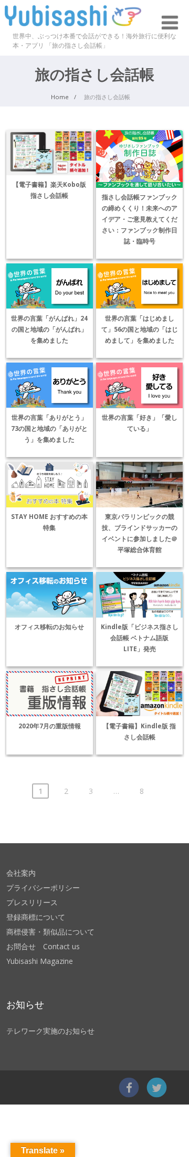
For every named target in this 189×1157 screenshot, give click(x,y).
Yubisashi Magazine (39, 961)
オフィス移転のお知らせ (49, 626)
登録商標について (35, 917)
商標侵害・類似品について (50, 932)
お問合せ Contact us (43, 946)
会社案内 (21, 873)
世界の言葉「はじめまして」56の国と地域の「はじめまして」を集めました (139, 329)
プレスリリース (32, 902)
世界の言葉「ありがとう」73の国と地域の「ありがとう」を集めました (49, 428)
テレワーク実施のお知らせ (50, 1031)
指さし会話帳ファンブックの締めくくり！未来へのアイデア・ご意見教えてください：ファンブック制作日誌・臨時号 (139, 219)
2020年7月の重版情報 (49, 725)
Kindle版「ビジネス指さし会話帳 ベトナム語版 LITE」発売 (139, 637)
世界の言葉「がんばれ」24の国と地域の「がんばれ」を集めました (49, 329)
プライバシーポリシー (43, 888)
